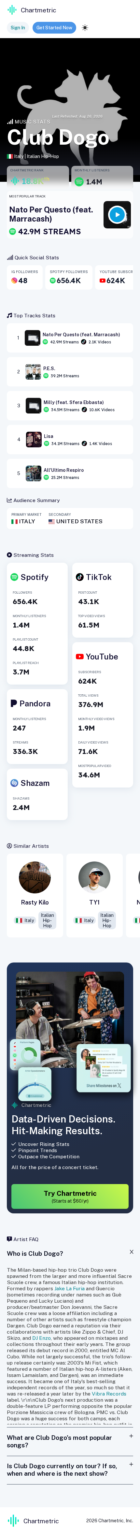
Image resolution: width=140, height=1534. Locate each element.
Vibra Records (109, 1394)
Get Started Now (54, 27)
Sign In (18, 27)
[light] (85, 27)
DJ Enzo (41, 1338)
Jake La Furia (69, 1288)
